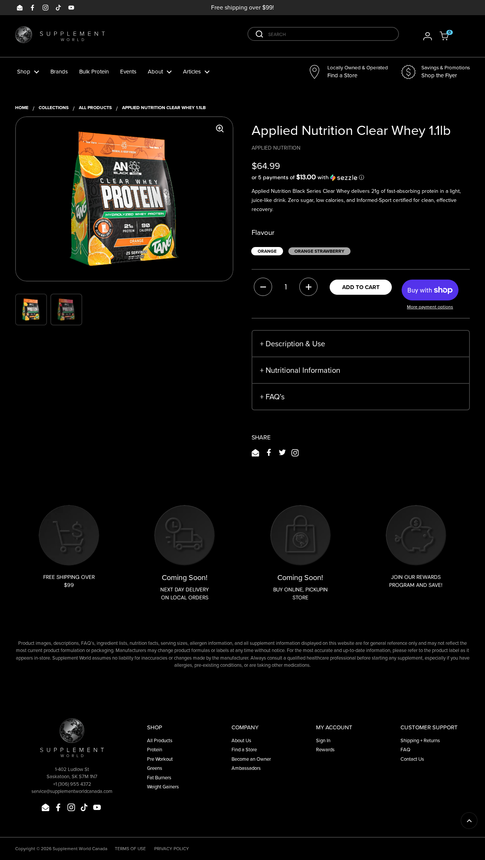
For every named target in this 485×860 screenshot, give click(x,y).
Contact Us (412, 759)
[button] (449, 36)
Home (21, 107)
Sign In (323, 740)
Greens (154, 768)
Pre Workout (160, 759)
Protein (154, 749)
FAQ (405, 749)
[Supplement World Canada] (60, 36)
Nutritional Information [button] (300, 370)
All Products (95, 107)
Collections (54, 107)
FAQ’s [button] (272, 396)
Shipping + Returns (420, 740)
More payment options (430, 306)
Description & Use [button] (292, 343)
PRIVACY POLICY (171, 848)
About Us (241, 740)
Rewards (325, 749)
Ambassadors (246, 768)
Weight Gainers (163, 786)
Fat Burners (159, 777)
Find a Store (244, 749)
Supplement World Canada (80, 848)
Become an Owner (251, 759)
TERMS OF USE (130, 848)
